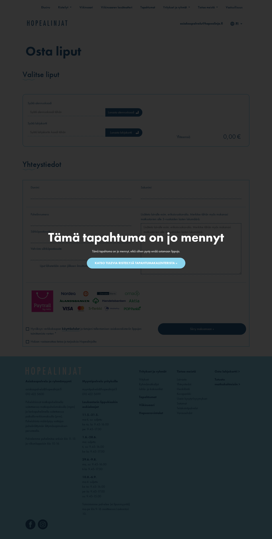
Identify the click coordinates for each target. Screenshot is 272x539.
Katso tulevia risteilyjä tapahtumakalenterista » (136, 263)
